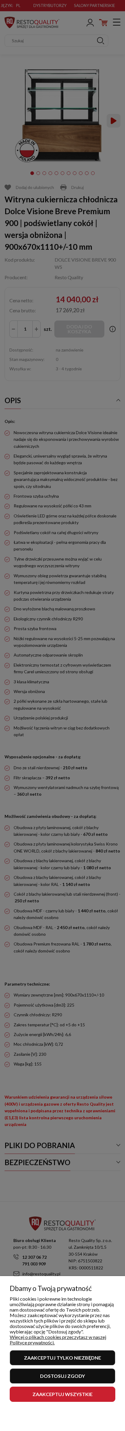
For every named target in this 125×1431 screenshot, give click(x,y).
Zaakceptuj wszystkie (62, 1394)
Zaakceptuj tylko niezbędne (62, 1358)
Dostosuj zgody (62, 1376)
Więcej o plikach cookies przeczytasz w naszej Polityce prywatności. (58, 1339)
